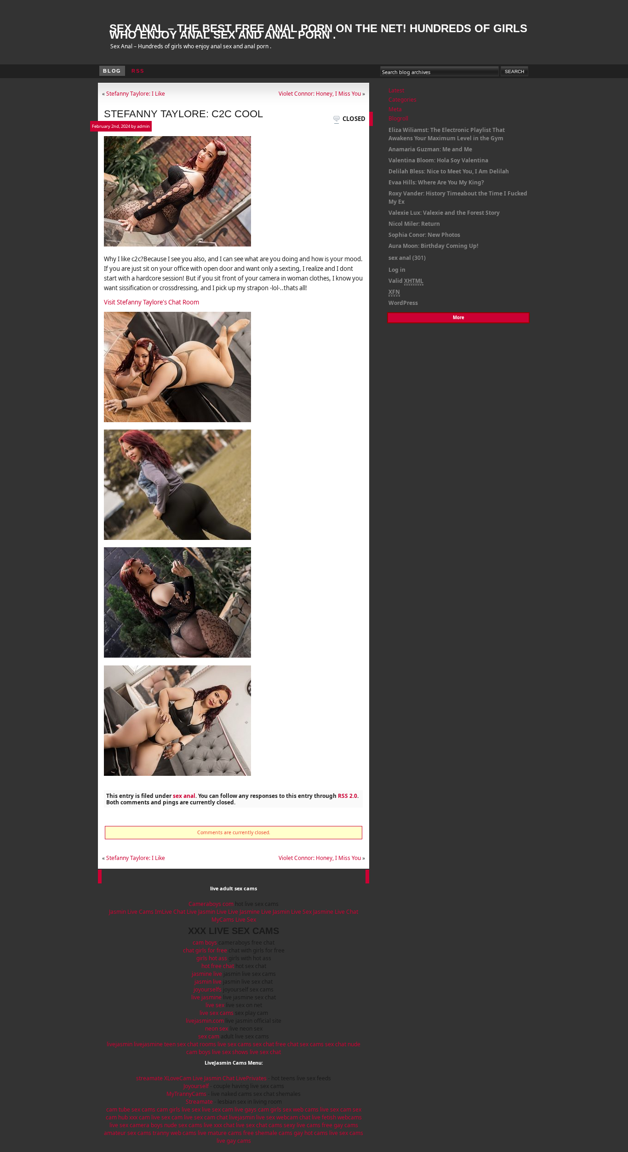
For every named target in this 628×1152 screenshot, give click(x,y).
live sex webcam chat (283, 1117)
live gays (245, 1109)
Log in (396, 270)
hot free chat (217, 966)
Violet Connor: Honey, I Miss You (320, 93)
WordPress (403, 303)
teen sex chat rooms (190, 1044)
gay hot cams (311, 1133)
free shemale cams (267, 1133)
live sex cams (217, 1013)
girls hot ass (211, 958)
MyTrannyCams (186, 1094)
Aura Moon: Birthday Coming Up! (433, 246)
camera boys (146, 1125)
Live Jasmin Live (207, 912)
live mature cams (220, 1133)
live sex (215, 1005)
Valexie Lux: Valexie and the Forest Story (444, 213)
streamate (149, 1078)
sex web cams (301, 1109)
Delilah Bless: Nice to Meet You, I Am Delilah (448, 171)
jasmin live (208, 982)
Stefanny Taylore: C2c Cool (183, 114)
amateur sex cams (127, 1133)
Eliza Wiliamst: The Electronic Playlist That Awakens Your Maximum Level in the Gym (446, 134)
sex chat (263, 1044)
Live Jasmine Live (249, 912)
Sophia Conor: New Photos (424, 235)
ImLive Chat (170, 912)
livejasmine (148, 1044)
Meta (395, 109)
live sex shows (230, 1052)
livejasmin (119, 1044)
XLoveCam (177, 1078)
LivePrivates (251, 1078)
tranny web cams (174, 1133)
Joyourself (196, 1086)
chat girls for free (205, 950)
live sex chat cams (259, 1125)
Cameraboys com (211, 904)
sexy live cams (302, 1125)
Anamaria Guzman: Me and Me (430, 149)
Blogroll (398, 118)
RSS (137, 71)
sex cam (208, 1036)
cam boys (205, 942)
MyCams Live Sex (233, 919)
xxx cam (139, 1117)
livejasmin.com (205, 1021)
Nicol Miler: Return (414, 224)
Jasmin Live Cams (131, 912)
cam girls (168, 1109)
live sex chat (265, 1052)
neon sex (216, 1028)
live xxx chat (219, 1125)
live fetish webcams (337, 1117)
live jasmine (206, 997)
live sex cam (217, 1109)
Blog (112, 71)
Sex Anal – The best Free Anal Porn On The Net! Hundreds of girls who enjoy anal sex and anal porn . (318, 31)
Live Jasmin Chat (213, 1078)
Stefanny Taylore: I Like (135, 93)
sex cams (312, 1044)
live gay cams (234, 1141)
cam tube (118, 1109)
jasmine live (207, 974)
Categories (402, 99)
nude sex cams (183, 1125)
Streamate (199, 1102)
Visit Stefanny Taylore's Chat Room (151, 302)
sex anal (184, 795)
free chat (286, 1044)
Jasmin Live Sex (293, 912)
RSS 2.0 (347, 795)
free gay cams (340, 1125)
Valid (405, 281)
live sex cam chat (206, 1117)
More (458, 318)
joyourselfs (208, 989)
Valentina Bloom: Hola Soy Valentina (438, 160)
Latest (396, 90)
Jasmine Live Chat (335, 912)
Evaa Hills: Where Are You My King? (436, 182)
